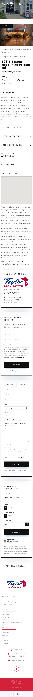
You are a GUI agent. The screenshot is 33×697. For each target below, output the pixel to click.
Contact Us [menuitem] (5, 640)
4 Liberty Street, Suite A (17, 655)
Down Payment (9, 512)
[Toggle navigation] (29, 4)
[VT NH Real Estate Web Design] (16, 682)
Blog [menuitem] (3, 638)
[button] (3, 35)
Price (6, 504)
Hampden (20, 261)
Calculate (16, 532)
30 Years (9, 497)
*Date (5, 404)
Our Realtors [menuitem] (5, 632)
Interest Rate (8, 520)
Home (3, 261)
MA (14, 261)
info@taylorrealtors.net (18, 660)
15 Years (17, 497)
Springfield (6, 264)
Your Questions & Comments (12, 420)
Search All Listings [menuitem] (7, 604)
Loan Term (8, 493)
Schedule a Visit (22, 384)
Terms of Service (15, 472)
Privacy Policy (21, 357)
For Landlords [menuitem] (6, 617)
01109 (13, 264)
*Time (6, 412)
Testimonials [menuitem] (5, 635)
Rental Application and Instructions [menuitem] (12, 622)
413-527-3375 (25, 4)
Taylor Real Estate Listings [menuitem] (9, 602)
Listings (9, 261)
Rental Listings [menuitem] (6, 614)
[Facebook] (16, 669)
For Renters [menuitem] (5, 620)
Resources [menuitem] (5, 643)
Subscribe (16, 364)
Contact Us (10, 384)
